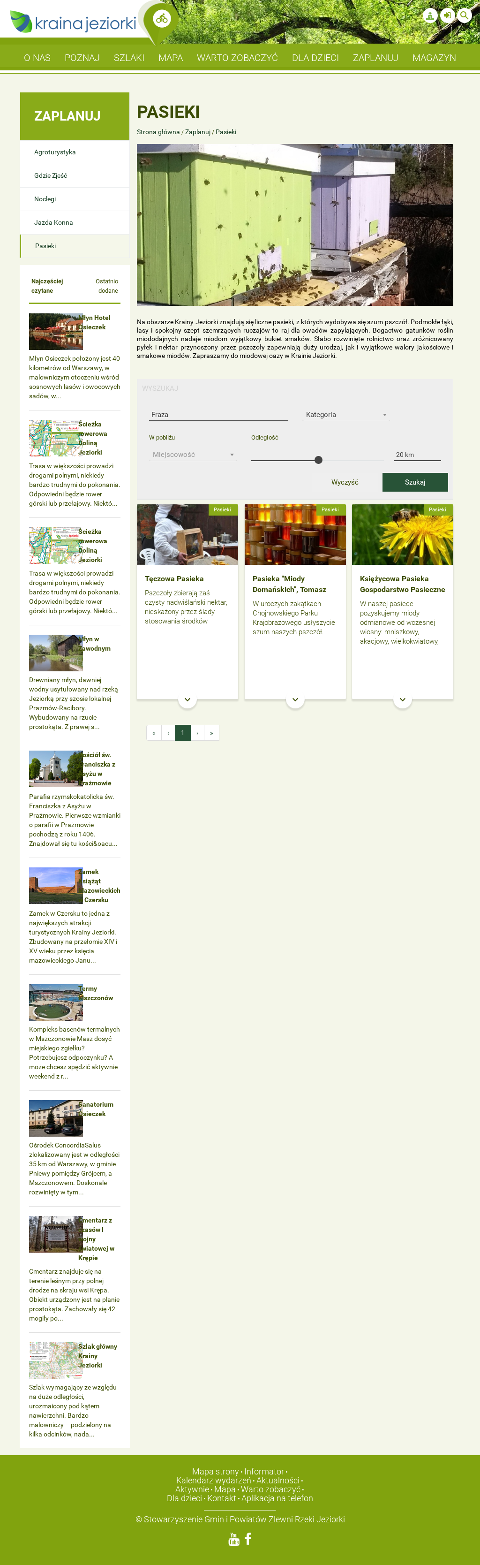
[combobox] (346, 414)
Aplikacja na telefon (277, 1498)
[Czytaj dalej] (187, 534)
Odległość (264, 437)
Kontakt (221, 1498)
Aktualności (278, 1480)
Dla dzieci (184, 1498)
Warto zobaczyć (270, 1489)
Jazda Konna (53, 222)
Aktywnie (192, 1489)
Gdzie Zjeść (50, 175)
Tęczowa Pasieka (174, 578)
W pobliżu (162, 437)
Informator (264, 1471)
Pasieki (45, 246)
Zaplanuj (197, 132)
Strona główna (159, 132)
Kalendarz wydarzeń (213, 1480)
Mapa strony (215, 1471)
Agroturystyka (55, 152)
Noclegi (45, 199)
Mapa (225, 1489)
